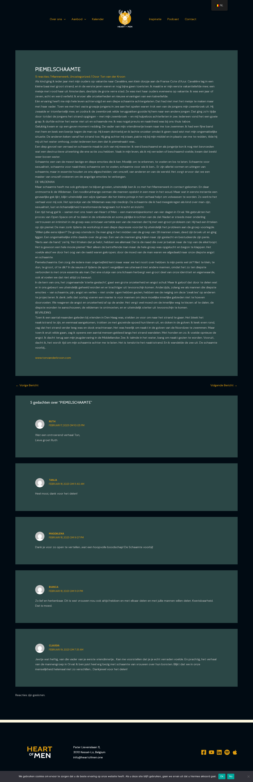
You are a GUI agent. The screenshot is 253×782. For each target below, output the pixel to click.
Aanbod (76, 19)
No (231, 776)
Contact (190, 19)
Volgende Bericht (223, 385)
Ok (222, 776)
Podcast (173, 19)
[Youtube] (211, 752)
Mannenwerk (60, 77)
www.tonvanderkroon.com (53, 358)
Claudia (54, 645)
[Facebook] (204, 752)
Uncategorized (80, 77)
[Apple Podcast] (235, 752)
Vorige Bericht (27, 385)
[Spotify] (227, 752)
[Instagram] (219, 752)
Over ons (56, 19)
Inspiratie (155, 19)
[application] (64, 19)
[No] (248, 776)
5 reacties (42, 77)
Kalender (98, 19)
